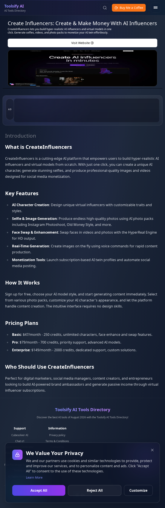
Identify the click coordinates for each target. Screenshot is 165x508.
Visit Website (80, 43)
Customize (138, 490)
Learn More (34, 477)
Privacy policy (57, 435)
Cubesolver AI (19, 435)
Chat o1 (19, 441)
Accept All (39, 490)
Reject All (95, 490)
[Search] (104, 7)
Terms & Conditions (57, 441)
